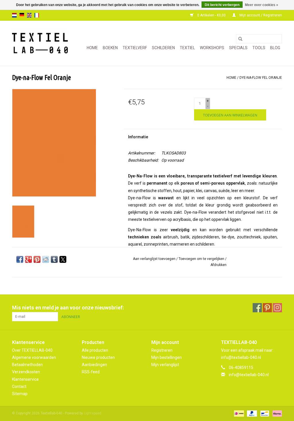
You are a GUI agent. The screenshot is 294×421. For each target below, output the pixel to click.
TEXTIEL (187, 47)
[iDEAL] (238, 413)
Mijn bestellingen (166, 357)
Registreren (162, 350)
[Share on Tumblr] (54, 259)
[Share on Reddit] (45, 259)
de (22, 15)
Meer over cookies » (261, 5)
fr (36, 15)
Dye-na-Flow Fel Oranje (260, 78)
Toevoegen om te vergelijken (202, 259)
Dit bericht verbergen (222, 5)
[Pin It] (37, 259)
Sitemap (20, 393)
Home (92, 47)
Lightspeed (92, 413)
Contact (19, 386)
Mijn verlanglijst (165, 364)
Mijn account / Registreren (260, 15)
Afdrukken (218, 265)
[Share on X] (62, 259)
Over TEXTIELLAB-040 (32, 350)
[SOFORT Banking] (276, 413)
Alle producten (95, 350)
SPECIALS (238, 47)
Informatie (138, 137)
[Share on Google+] (28, 259)
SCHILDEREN (163, 47)
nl (14, 15)
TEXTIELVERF (135, 47)
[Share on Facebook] (19, 259)
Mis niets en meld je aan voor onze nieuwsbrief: (68, 308)
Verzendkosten (26, 372)
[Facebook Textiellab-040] (257, 307)
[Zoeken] (240, 38)
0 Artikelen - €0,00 (211, 15)
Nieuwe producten (98, 357)
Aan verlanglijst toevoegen (154, 259)
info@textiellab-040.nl (249, 374)
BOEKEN (110, 47)
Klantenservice (25, 379)
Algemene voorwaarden (34, 357)
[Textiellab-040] (40, 43)
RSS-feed (91, 372)
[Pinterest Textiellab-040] (267, 307)
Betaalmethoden (27, 364)
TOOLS (258, 47)
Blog (275, 47)
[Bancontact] (264, 413)
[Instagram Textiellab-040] (277, 307)
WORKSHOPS (212, 47)
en (29, 15)
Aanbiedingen (94, 364)
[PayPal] (251, 413)
